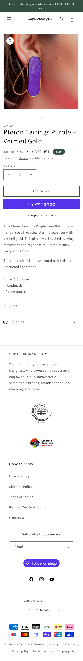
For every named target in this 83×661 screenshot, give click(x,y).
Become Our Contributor (27, 507)
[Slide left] (31, 117)
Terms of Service (21, 497)
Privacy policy (20, 651)
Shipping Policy (20, 487)
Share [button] (13, 305)
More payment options (41, 215)
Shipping (23, 157)
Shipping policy (66, 651)
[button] (9, 19)
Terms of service (42, 651)
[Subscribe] (68, 546)
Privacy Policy (19, 476)
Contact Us (17, 518)
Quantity (9, 165)
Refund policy (71, 644)
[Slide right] (52, 117)
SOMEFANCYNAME (23, 644)
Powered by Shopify (47, 644)
